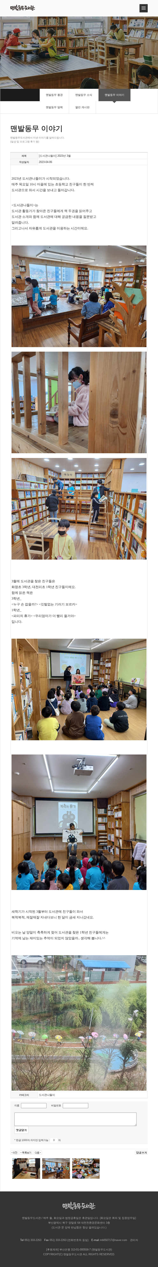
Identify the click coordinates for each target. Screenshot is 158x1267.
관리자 (134, 1240)
